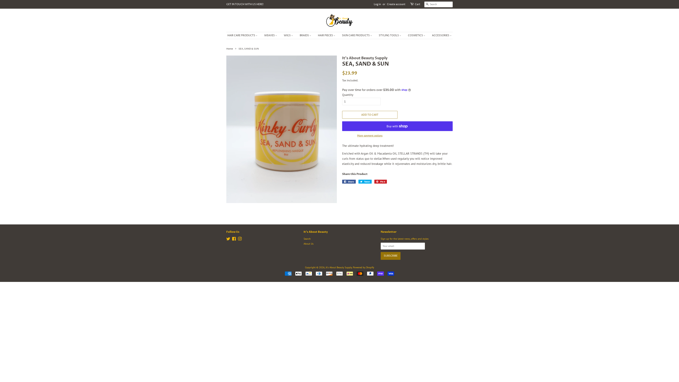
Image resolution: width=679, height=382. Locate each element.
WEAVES (269, 35)
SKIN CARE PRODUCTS (356, 35)
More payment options (369, 135)
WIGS (287, 35)
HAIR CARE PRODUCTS (241, 35)
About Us (309, 243)
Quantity (347, 95)
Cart (417, 4)
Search (307, 238)
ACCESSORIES (441, 35)
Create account (396, 4)
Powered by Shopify (363, 267)
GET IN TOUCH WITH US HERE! (244, 4)
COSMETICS (415, 35)
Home (229, 48)
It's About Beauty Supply (339, 267)
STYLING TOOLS (389, 35)
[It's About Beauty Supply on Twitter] (228, 239)
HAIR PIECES (325, 35)
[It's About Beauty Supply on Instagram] (240, 239)
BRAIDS (304, 35)
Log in (377, 4)
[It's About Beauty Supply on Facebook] (234, 239)
